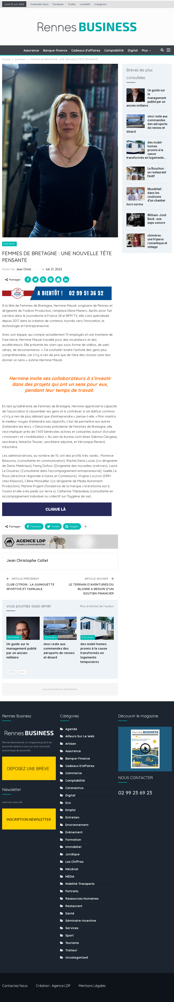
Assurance (31, 50)
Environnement (76, 825)
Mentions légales (92, 986)
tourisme (72, 943)
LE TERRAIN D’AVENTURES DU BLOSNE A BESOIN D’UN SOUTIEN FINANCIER (91, 588)
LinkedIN (85, 4)
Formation (73, 840)
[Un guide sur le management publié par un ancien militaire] (23, 628)
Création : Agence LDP (53, 986)
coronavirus (74, 788)
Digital (133, 50)
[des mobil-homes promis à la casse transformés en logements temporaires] (97, 628)
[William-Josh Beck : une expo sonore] (135, 220)
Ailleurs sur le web (79, 736)
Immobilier (73, 847)
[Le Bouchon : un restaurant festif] (135, 173)
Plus (145, 50)
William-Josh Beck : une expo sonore (156, 218)
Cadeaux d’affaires (85, 50)
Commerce (73, 773)
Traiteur (71, 950)
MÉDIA (69, 876)
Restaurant (73, 906)
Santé (69, 913)
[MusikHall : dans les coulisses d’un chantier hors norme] (135, 194)
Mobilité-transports (79, 884)
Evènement (74, 832)
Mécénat (71, 869)
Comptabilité (114, 50)
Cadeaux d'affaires (79, 766)
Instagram (100, 4)
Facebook (58, 4)
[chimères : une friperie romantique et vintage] (135, 240)
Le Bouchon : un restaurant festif (156, 172)
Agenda (71, 729)
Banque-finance (55, 50)
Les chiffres (74, 862)
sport (69, 935)
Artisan (70, 744)
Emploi (70, 810)
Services (71, 928)
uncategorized (76, 957)
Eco (68, 803)
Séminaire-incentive (80, 921)
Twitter (72, 4)
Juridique (72, 854)
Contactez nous (39, 4)
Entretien (9, 243)
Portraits (71, 891)
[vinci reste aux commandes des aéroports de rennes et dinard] (60, 628)
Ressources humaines (81, 898)
